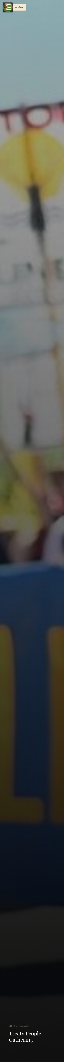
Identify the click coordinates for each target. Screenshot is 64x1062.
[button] (18, 7)
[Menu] (8, 7)
